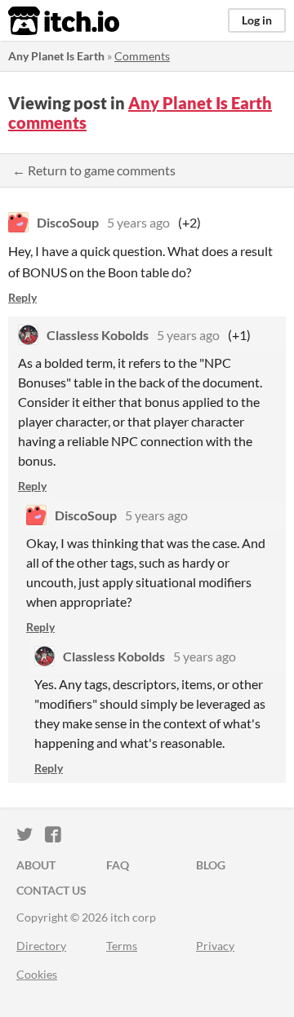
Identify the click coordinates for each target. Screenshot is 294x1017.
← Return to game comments (94, 170)
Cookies (36, 974)
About (36, 865)
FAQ (117, 865)
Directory (41, 946)
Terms (121, 946)
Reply (22, 297)
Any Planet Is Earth (56, 56)
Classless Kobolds (98, 335)
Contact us (51, 890)
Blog (210, 865)
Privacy (215, 946)
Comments (142, 56)
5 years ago (138, 222)
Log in (257, 20)
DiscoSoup (68, 222)
